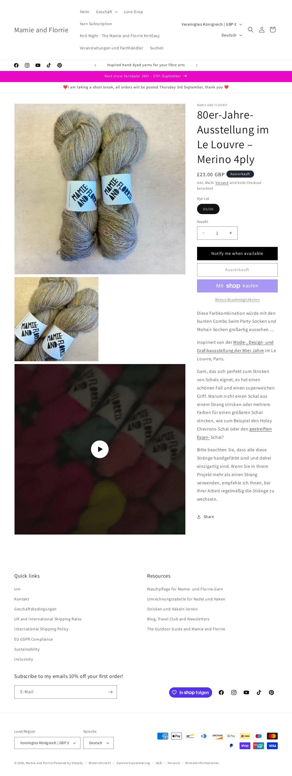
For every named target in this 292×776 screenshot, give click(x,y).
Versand (222, 182)
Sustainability (26, 649)
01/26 (211, 210)
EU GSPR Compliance (33, 639)
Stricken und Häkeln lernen (172, 609)
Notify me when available (237, 253)
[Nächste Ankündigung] (196, 65)
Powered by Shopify (68, 763)
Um (17, 589)
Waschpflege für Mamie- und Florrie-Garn (185, 589)
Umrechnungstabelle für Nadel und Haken (186, 599)
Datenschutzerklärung (133, 763)
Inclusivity (23, 659)
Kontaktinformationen (202, 763)
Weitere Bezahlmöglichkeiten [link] (237, 299)
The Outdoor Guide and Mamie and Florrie (186, 628)
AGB (159, 763)
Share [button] (209, 516)
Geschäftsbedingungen (35, 609)
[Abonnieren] (110, 692)
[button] (106, 12)
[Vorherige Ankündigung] (95, 65)
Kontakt (21, 599)
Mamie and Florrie (40, 763)
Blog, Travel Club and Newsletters (178, 618)
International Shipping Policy (41, 628)
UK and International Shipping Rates (48, 618)
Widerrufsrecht (100, 763)
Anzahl (202, 221)
